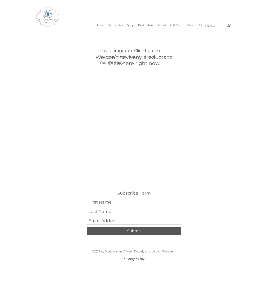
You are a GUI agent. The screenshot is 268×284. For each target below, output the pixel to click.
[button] (115, 25)
